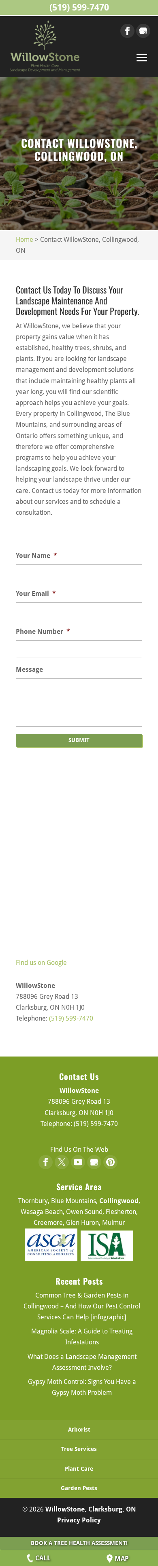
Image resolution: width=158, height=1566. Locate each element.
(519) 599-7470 (79, 7)
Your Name (36, 556)
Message (29, 669)
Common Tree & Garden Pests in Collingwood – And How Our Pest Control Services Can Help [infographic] (81, 1306)
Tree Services (79, 1449)
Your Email (36, 593)
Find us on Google (41, 962)
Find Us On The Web (79, 1149)
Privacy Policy (79, 1520)
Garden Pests (79, 1488)
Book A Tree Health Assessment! (79, 1543)
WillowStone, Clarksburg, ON (90, 1509)
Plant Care (79, 1468)
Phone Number (43, 631)
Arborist (79, 1429)
